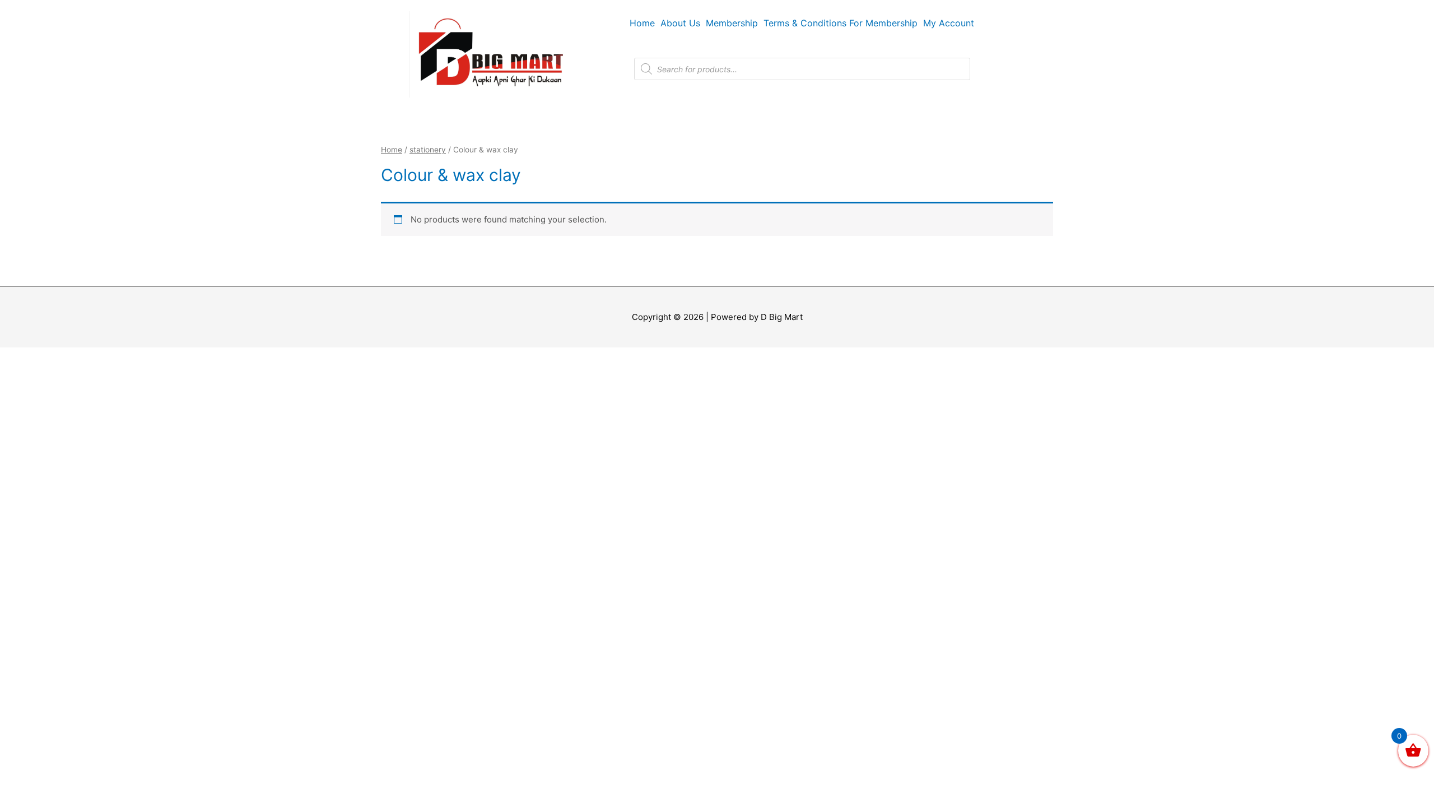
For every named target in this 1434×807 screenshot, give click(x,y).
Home (642, 23)
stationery (427, 149)
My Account (948, 23)
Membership (732, 23)
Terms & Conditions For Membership (840, 23)
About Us (680, 23)
